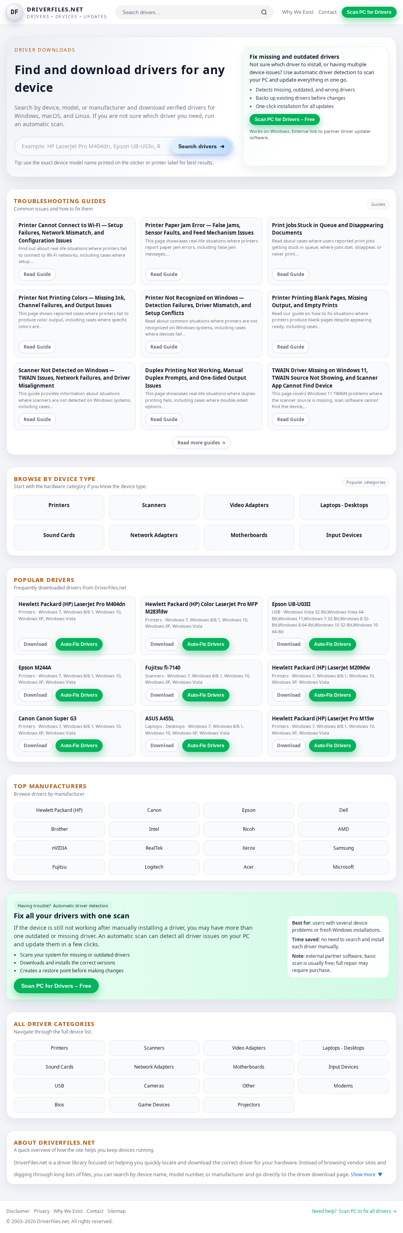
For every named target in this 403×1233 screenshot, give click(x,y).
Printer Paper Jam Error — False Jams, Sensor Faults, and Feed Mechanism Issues (199, 229)
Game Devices (154, 1104)
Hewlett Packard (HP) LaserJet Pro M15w (323, 718)
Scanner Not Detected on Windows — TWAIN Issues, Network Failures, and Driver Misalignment (74, 378)
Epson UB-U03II (291, 604)
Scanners (154, 676)
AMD (343, 829)
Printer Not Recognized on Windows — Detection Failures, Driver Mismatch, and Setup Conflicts (198, 305)
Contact (327, 11)
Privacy (42, 1211)
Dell (343, 810)
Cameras (154, 1085)
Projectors (249, 1104)
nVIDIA (59, 848)
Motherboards (248, 1066)
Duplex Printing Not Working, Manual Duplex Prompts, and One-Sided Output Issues (195, 378)
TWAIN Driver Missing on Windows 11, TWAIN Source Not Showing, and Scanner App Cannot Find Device (325, 378)
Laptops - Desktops (165, 726)
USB (276, 612)
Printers (26, 612)
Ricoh (249, 829)
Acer (249, 867)
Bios (59, 1104)
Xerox (248, 848)
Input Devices (344, 1066)
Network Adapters (154, 1066)
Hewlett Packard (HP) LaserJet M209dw (321, 667)
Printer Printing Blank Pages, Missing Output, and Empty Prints (319, 301)
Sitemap (116, 1211)
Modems (343, 1085)
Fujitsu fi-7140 (162, 667)
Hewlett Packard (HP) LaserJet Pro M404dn (72, 604)
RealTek (154, 848)
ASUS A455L (159, 718)
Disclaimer (18, 1211)
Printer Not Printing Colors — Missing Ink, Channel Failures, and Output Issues (72, 301)
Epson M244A (34, 667)
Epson (248, 810)
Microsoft (343, 867)
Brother (59, 829)
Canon (154, 810)
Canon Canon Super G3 (47, 718)
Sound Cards (60, 1066)
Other (248, 1085)
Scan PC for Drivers (369, 12)
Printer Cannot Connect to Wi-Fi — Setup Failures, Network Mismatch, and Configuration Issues (70, 233)
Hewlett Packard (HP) (59, 810)
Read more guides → (201, 442)
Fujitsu (59, 867)
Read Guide (37, 274)
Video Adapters (249, 1048)
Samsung (343, 848)
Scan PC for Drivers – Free (285, 119)
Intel (154, 829)
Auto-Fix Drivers (79, 644)
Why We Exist (298, 11)
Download (35, 644)
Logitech (154, 867)
